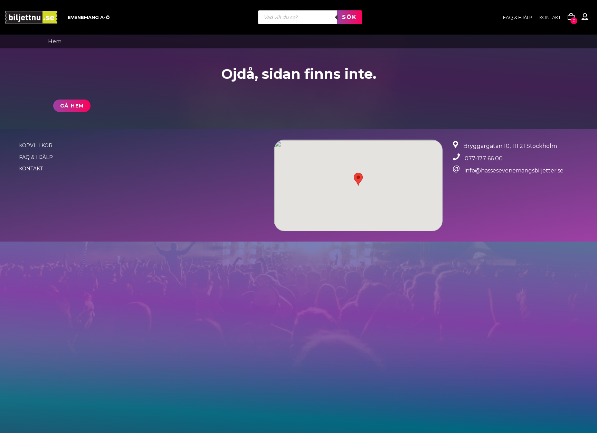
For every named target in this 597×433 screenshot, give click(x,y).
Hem (54, 41)
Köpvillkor (36, 145)
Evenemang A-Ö (89, 17)
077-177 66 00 (484, 158)
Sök (349, 17)
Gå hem (72, 106)
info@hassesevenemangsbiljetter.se (514, 170)
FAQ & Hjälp (36, 157)
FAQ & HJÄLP (517, 17)
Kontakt (550, 17)
